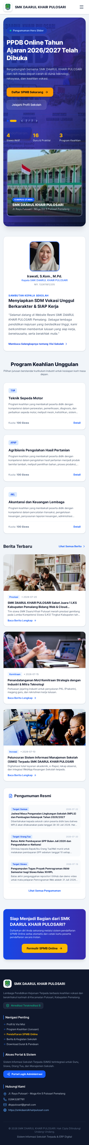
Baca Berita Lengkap (20, 620)
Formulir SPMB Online (42, 948)
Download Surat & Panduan (22, 1044)
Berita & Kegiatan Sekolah (22, 1039)
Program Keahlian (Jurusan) (23, 1029)
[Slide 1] (8, 121)
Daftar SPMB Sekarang (27, 92)
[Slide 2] (13, 121)
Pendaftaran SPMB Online (22, 1034)
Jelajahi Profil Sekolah (26, 104)
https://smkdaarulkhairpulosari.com (28, 1110)
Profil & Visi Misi (16, 1024)
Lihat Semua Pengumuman (45, 890)
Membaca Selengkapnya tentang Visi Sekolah (36, 343)
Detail (77, 422)
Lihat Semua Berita (70, 546)
